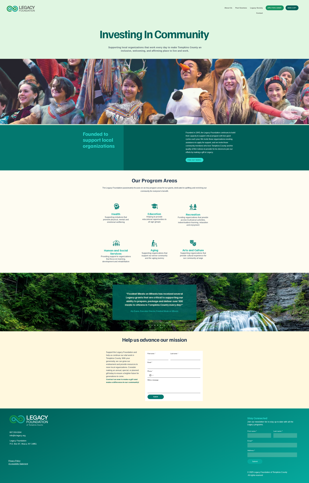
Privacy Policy (14, 461)
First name (151, 353)
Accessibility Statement (18, 464)
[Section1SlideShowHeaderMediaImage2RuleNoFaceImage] (151, 325)
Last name (174, 353)
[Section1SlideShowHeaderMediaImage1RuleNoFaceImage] (148, 325)
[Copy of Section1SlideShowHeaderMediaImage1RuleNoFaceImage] (157, 325)
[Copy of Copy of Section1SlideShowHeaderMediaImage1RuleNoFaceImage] (160, 325)
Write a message (152, 380)
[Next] (299, 302)
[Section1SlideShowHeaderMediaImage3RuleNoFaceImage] (154, 325)
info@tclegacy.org (17, 435)
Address (251, 450)
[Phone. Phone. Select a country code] (151, 375)
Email (149, 362)
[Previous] (9, 302)
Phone (150, 371)
